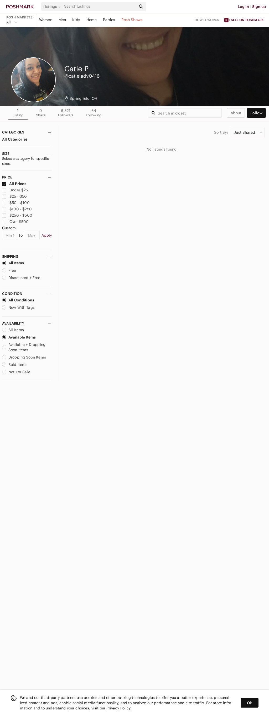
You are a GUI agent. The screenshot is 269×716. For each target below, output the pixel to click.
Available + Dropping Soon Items (26, 347)
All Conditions (21, 300)
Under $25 (18, 190)
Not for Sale (19, 372)
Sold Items (18, 364)
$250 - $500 (20, 215)
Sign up (259, 6)
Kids (76, 19)
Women (45, 19)
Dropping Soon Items (27, 357)
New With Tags (21, 307)
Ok (249, 702)
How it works (207, 20)
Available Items (22, 337)
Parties (109, 19)
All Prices (17, 183)
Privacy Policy (118, 708)
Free (12, 270)
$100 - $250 (20, 209)
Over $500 (19, 221)
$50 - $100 (19, 202)
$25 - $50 (18, 196)
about (236, 113)
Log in (243, 6)
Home (91, 19)
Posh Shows (131, 19)
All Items (16, 263)
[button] (52, 6)
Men (62, 19)
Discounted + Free (24, 277)
